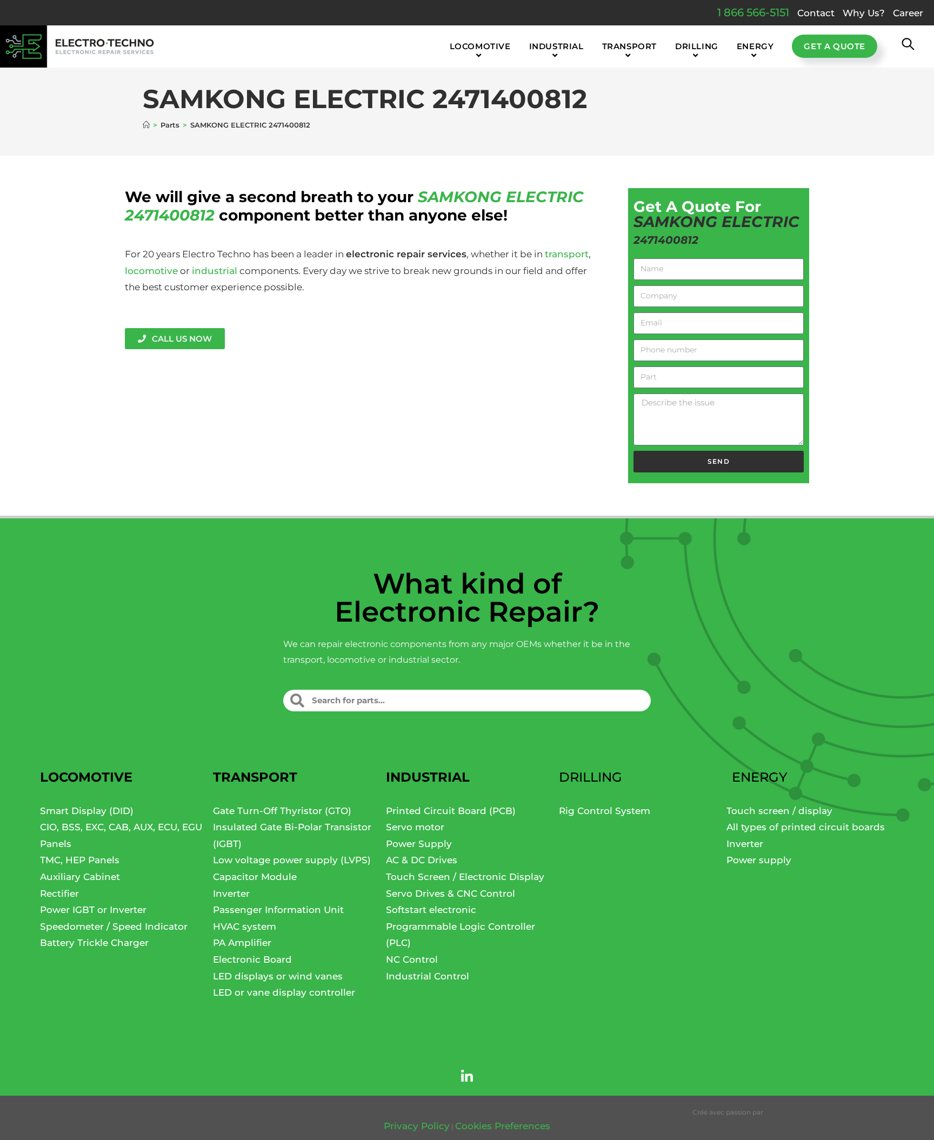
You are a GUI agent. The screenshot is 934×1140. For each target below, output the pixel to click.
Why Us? (864, 13)
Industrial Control (427, 976)
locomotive (151, 270)
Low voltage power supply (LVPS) (292, 860)
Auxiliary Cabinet (80, 876)
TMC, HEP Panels (79, 860)
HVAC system (244, 926)
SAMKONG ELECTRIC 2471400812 (250, 125)
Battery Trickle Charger (94, 942)
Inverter (231, 893)
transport (567, 254)
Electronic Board (252, 959)
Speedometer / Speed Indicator (114, 926)
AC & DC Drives (421, 860)
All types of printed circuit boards (805, 827)
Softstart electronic (431, 909)
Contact (816, 13)
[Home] (146, 125)
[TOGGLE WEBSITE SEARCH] (908, 46)
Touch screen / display (779, 810)
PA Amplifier (242, 942)
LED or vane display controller (284, 992)
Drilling (590, 777)
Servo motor (415, 827)
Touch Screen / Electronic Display (465, 876)
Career (908, 13)
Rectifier (59, 893)
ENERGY (760, 777)
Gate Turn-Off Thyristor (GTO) (282, 810)
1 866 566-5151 (753, 12)
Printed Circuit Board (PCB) (451, 810)
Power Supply (419, 843)
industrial (214, 270)
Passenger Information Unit (278, 909)
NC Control (412, 959)
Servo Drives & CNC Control (450, 893)
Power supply (758, 860)
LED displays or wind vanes (278, 976)
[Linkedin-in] (467, 1076)
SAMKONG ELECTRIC (501, 197)
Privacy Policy (417, 1126)
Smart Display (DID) (87, 810)
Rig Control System (604, 810)
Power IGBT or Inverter (93, 909)
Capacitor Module (255, 876)
